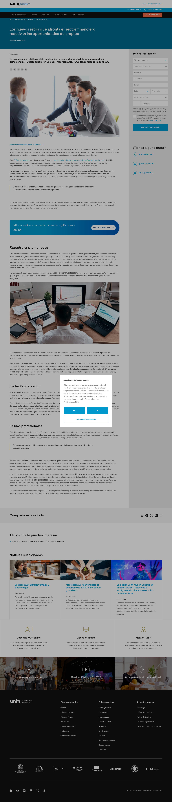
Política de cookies (71, 402)
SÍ (97, 411)
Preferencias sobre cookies (86, 419)
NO (74, 411)
